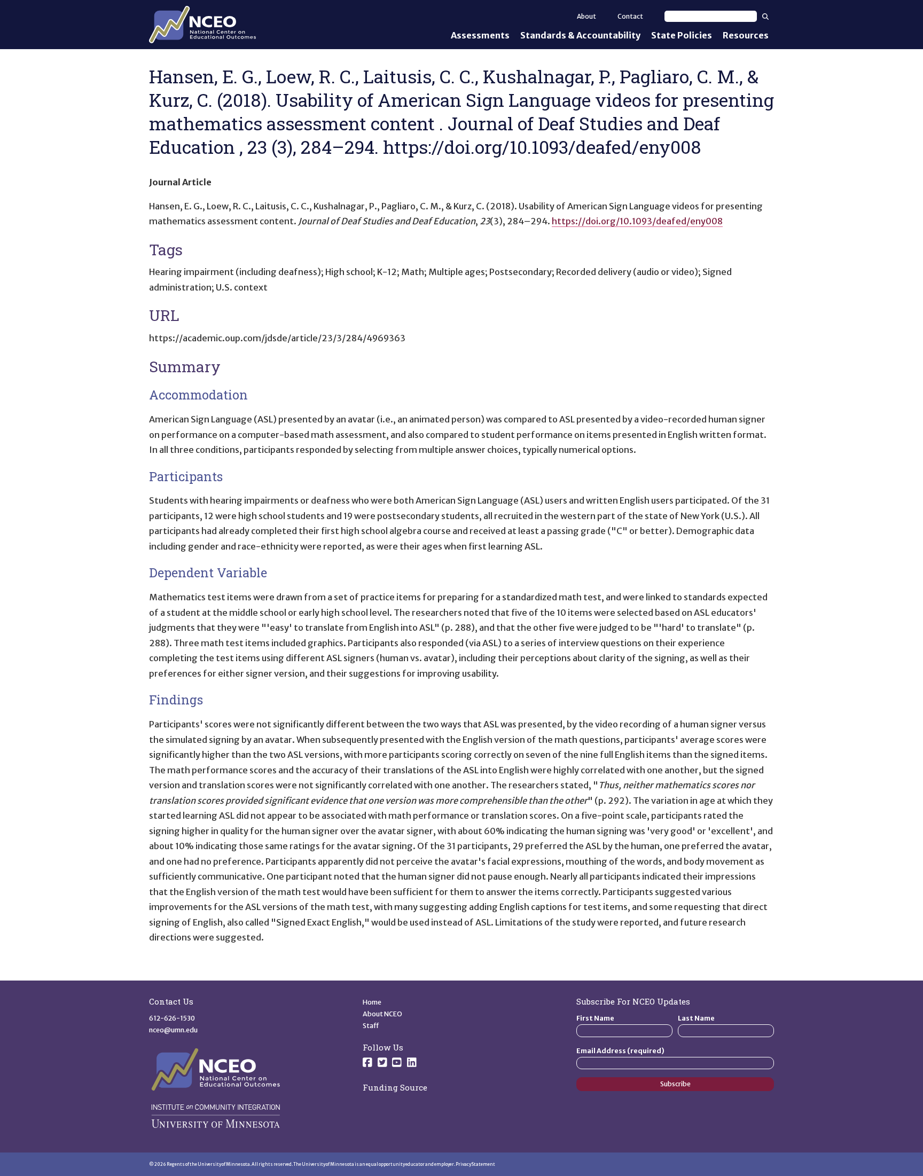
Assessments (480, 35)
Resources (746, 35)
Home (372, 1002)
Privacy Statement (475, 1164)
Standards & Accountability (580, 35)
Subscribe (675, 1084)
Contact (630, 16)
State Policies (681, 35)
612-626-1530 (172, 1018)
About (586, 16)
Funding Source (395, 1087)
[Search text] (710, 16)
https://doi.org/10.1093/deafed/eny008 (637, 221)
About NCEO (382, 1014)
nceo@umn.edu (173, 1030)
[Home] (202, 24)
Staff (371, 1026)
